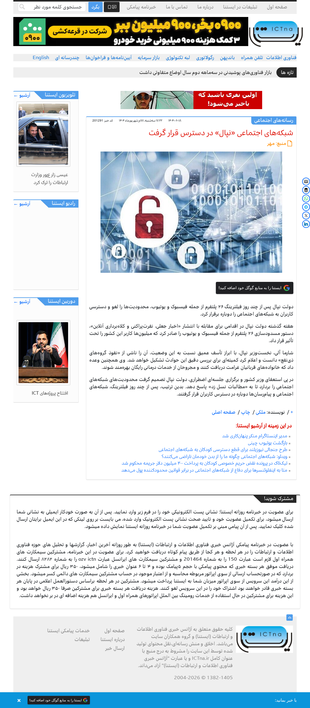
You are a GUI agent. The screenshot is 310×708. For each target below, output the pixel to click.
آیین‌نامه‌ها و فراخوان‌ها (109, 58)
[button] (155, 700)
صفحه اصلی (224, 412)
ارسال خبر (115, 648)
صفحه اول (277, 7)
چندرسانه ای (67, 58)
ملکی (260, 412)
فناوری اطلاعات (281, 58)
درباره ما (205, 7)
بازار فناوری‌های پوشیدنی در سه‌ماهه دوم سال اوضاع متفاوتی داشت (205, 72)
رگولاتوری (205, 58)
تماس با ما (177, 7)
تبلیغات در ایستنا (240, 7)
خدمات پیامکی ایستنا (68, 631)
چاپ (245, 412)
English (41, 58)
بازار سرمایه (149, 58)
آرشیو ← (21, 95)
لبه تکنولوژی (178, 58)
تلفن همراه (252, 58)
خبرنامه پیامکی (141, 7)
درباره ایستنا (113, 639)
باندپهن (227, 58)
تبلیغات (82, 639)
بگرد (95, 7)
